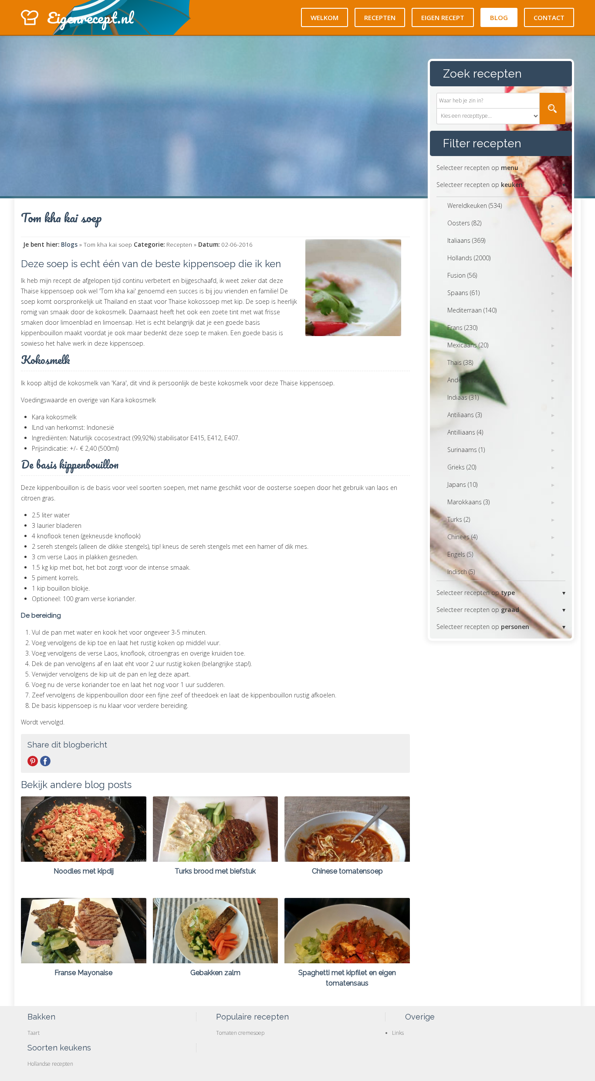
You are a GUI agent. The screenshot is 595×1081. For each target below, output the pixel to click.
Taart (33, 1033)
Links (398, 1033)
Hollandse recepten (50, 1063)
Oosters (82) (464, 223)
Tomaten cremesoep (240, 1033)
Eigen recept (442, 17)
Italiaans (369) (466, 240)
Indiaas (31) (463, 397)
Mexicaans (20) (467, 345)
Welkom (324, 17)
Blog (499, 17)
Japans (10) (462, 484)
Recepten (380, 17)
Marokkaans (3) (468, 502)
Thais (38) (460, 362)
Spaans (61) (463, 293)
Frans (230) (462, 327)
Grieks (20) (461, 467)
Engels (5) (460, 554)
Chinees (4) (462, 537)
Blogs (69, 244)
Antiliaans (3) (464, 415)
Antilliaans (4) (465, 432)
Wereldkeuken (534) (474, 205)
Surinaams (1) (466, 449)
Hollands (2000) (468, 258)
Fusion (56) (462, 275)
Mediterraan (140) (472, 310)
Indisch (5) (461, 572)
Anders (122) (464, 380)
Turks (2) (458, 519)
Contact (549, 17)
